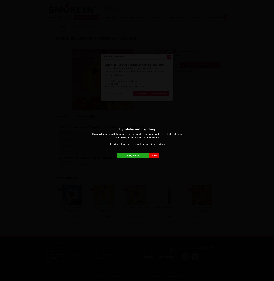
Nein (154, 155)
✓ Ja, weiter (133, 155)
